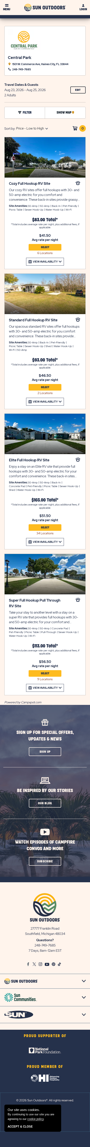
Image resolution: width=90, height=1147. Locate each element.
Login (83, 9)
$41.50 (45, 236)
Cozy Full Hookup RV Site (29, 183)
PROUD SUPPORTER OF (45, 1036)
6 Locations (45, 253)
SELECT (45, 247)
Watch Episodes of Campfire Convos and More (45, 845)
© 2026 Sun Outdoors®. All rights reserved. (45, 1100)
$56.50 (45, 662)
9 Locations (45, 679)
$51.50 (45, 516)
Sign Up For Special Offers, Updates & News (45, 735)
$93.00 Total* (45, 360)
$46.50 (45, 376)
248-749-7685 (45, 945)
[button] (45, 751)
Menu (6, 9)
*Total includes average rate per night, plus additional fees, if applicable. (45, 226)
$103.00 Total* (45, 500)
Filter (27, 112)
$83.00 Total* (45, 220)
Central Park (19, 57)
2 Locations (45, 393)
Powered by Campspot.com (22, 702)
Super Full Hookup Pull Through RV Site (34, 603)
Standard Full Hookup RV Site (33, 320)
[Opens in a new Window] (45, 1050)
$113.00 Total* (45, 646)
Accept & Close (20, 1126)
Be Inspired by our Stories (45, 790)
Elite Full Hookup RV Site (29, 460)
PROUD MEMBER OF (45, 1067)
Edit (80, 90)
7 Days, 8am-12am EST (45, 950)
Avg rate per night (45, 240)
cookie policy (35, 1119)
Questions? (45, 940)
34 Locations (45, 533)
